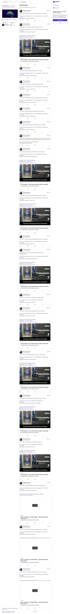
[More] (49, 20)
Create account (60, 20)
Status (11, 608)
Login (60, 22)
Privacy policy (4, 609)
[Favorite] (35, 20)
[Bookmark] (42, 20)
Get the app (9, 611)
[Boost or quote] (27, 20)
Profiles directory (15, 608)
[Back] (20, 2)
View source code (8, 612)
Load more (35, 611)
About (8, 608)
